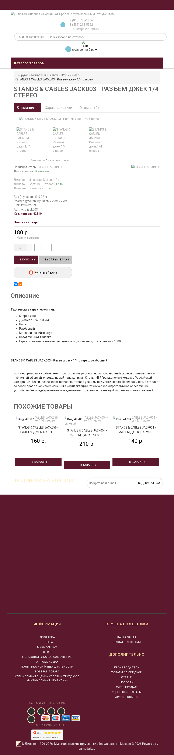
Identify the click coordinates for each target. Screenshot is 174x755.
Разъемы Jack (71, 75)
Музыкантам (47, 646)
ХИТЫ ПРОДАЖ (127, 687)
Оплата (47, 642)
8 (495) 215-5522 (81, 24)
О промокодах (47, 661)
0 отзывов (37, 160)
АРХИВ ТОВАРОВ (126, 697)
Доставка (47, 637)
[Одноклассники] (20, 284)
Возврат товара (47, 671)
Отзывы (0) (89, 107)
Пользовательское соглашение (47, 656)
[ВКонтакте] (16, 284)
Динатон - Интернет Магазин (38, 179)
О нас (47, 652)
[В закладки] (38, 247)
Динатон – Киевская (32, 188)
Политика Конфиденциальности (47, 666)
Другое (23, 75)
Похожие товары (26, 222)
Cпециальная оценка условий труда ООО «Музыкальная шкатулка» (47, 678)
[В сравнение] (48, 247)
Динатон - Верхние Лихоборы (38, 184)
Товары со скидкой (126, 672)
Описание (26, 107)
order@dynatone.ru (85, 29)
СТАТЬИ (126, 677)
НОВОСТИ (127, 682)
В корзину (27, 259)
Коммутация (38, 75)
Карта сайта (126, 637)
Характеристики (58, 107)
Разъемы (54, 75)
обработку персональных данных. (143, 490)
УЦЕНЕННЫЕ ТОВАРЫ (127, 692)
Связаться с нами (127, 642)
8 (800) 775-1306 (81, 20)
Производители (127, 667)
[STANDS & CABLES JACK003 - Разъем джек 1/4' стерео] (25, 140)
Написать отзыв (58, 160)
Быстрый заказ (56, 259)
